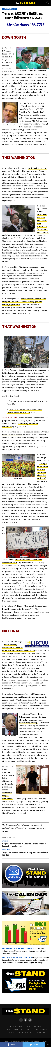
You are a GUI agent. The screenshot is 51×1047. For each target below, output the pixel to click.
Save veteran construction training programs (28, 401)
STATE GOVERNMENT (15, 1029)
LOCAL (28, 1026)
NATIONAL (37, 1026)
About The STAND (24, 1032)
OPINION (29, 1029)
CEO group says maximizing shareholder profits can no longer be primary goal (24, 697)
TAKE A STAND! (41, 1029)
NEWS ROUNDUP (16, 1026)
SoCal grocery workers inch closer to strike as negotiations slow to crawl (18, 647)
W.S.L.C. (12, 1032)
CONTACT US (40, 1032)
